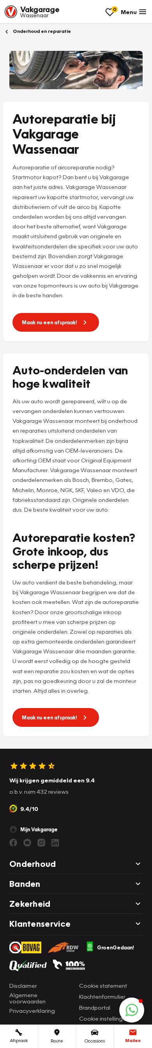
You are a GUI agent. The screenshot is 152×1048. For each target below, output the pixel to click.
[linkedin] (55, 843)
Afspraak (19, 1040)
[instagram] (41, 843)
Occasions (95, 1041)
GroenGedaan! (115, 947)
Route (57, 1041)
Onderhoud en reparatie (41, 31)
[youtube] (27, 843)
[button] (131, 1010)
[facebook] (13, 843)
